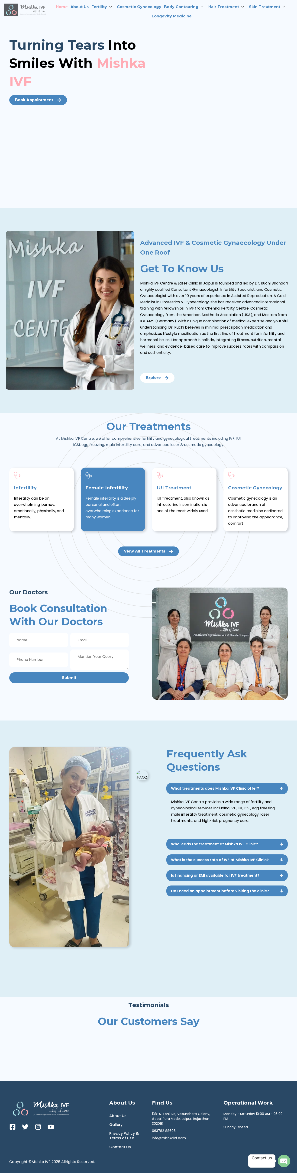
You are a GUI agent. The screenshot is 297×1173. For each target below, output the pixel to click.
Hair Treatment (223, 7)
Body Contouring (181, 7)
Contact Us (120, 1147)
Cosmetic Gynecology (139, 7)
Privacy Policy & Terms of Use (124, 1136)
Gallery (116, 1124)
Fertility (99, 7)
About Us (80, 7)
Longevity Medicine (172, 16)
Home (62, 7)
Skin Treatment (264, 7)
